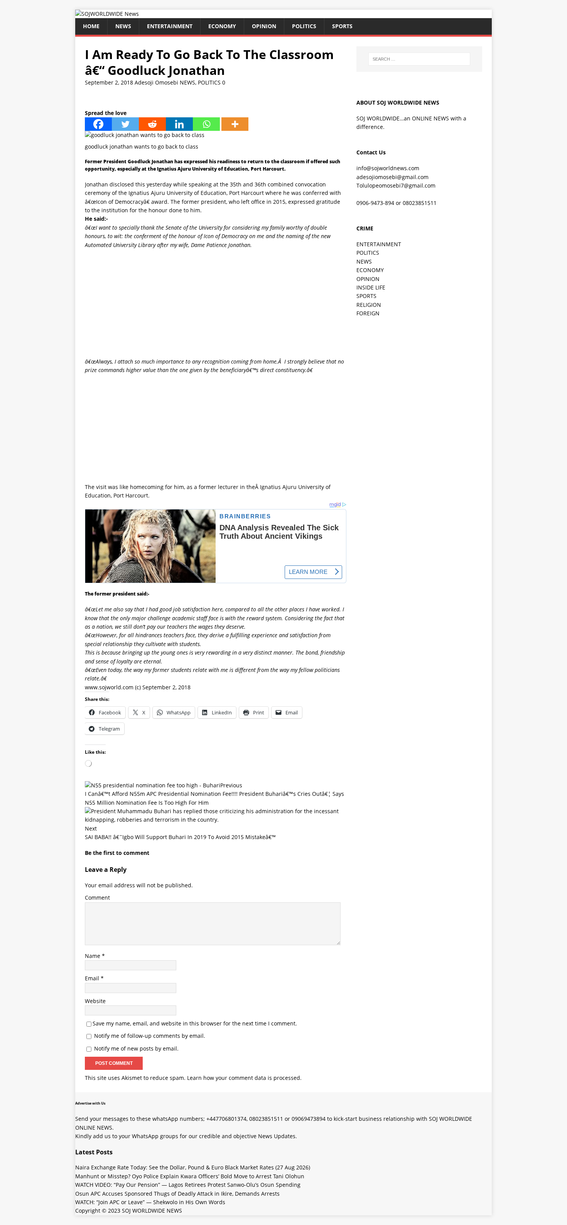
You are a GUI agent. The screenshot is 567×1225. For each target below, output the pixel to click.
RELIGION (368, 304)
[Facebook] (98, 124)
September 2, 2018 (109, 82)
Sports (342, 26)
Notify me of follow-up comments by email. (149, 1035)
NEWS (123, 26)
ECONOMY (222, 26)
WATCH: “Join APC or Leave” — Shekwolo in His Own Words (150, 1202)
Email (93, 978)
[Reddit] (152, 124)
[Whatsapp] (206, 124)
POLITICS (304, 26)
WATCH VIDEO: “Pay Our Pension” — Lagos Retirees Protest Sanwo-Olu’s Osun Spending (187, 1184)
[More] (235, 124)
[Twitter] (125, 124)
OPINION (264, 26)
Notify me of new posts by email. (136, 1048)
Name (93, 955)
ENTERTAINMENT (169, 26)
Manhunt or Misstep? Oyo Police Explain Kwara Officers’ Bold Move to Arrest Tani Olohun (189, 1176)
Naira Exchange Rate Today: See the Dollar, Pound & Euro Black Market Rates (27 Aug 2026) (192, 1167)
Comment (97, 897)
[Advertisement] (215, 303)
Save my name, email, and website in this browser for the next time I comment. (195, 1023)
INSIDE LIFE (370, 287)
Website (95, 1001)
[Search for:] (419, 59)
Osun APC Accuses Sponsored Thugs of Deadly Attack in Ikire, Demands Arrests (177, 1193)
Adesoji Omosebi (156, 82)
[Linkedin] (179, 124)
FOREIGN (368, 313)
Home (91, 26)
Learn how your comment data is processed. (244, 1077)
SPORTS (366, 295)
